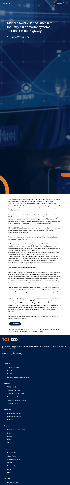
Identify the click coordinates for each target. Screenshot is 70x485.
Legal (9, 472)
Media (9, 469)
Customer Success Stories (16, 430)
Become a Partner (13, 466)
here (42, 201)
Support (5, 353)
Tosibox (6, 3)
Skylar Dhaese (28, 329)
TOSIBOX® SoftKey (13, 390)
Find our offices (12, 453)
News (9, 433)
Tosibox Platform (13, 367)
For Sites (10, 374)
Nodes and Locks (13, 397)
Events (9, 436)
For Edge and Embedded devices (18, 377)
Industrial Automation (14, 416)
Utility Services (12, 420)
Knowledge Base (12, 482)
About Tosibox (12, 456)
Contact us (59, 3)
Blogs (9, 439)
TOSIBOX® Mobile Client (15, 393)
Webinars (10, 443)
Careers (9, 462)
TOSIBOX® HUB (12, 403)
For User (10, 370)
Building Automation (14, 413)
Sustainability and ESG (14, 459)
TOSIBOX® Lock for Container (17, 400)
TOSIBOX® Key (12, 387)
